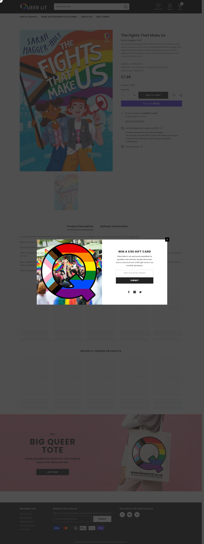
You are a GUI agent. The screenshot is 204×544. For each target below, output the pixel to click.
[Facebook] (129, 292)
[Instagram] (135, 292)
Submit (134, 280)
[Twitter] (140, 292)
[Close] (167, 239)
